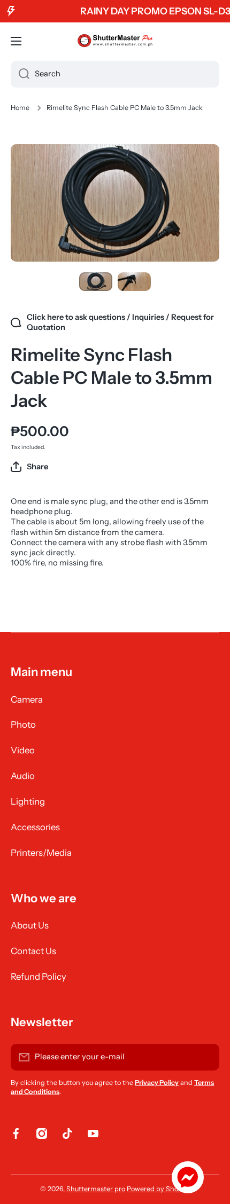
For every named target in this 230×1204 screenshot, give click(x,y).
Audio (23, 775)
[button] (29, 466)
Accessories (35, 827)
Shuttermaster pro (95, 1189)
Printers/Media (41, 852)
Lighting (28, 801)
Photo (23, 724)
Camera (27, 699)
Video (23, 750)
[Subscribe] (206, 1057)
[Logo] (115, 41)
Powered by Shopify (158, 1189)
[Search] (20, 74)
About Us (30, 925)
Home (20, 108)
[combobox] (115, 74)
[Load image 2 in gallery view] (134, 281)
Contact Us (33, 951)
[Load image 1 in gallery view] (95, 281)
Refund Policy (38, 976)
